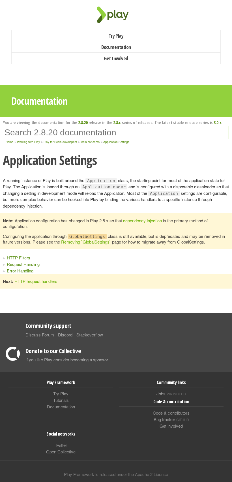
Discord (65, 335)
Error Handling (20, 271)
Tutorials (61, 400)
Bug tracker (171, 419)
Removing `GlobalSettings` (86, 242)
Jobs (171, 393)
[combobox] (116, 132)
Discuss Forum (39, 335)
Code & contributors (171, 413)
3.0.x (217, 122)
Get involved (171, 426)
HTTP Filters (18, 258)
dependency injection (142, 220)
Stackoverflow (89, 335)
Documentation (116, 47)
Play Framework (116, 15)
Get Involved (116, 58)
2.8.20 (82, 122)
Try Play (116, 35)
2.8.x (117, 122)
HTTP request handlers (35, 281)
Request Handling (23, 264)
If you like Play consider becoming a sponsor (66, 359)
